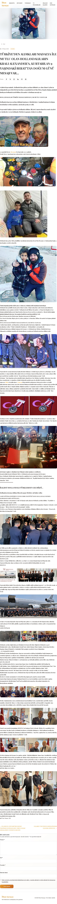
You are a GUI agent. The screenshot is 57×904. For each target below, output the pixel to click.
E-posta (2, 865)
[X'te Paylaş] (10, 79)
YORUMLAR (28, 3)
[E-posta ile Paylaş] (21, 79)
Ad (1, 857)
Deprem (19, 382)
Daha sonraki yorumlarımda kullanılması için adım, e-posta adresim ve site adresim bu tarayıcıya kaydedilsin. (28, 881)
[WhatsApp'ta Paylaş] (14, 79)
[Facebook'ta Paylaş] (6, 79)
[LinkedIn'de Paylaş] (17, 79)
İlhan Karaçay (5, 4)
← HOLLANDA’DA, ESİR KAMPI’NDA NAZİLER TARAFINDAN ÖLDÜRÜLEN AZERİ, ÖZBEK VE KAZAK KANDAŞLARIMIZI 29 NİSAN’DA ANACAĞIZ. (12, 828)
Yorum (2, 839)
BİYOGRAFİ (19, 3)
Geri (4, 44)
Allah (6, 382)
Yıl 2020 (12, 48)
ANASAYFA (11, 3)
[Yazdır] (25, 79)
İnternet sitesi (4, 872)
